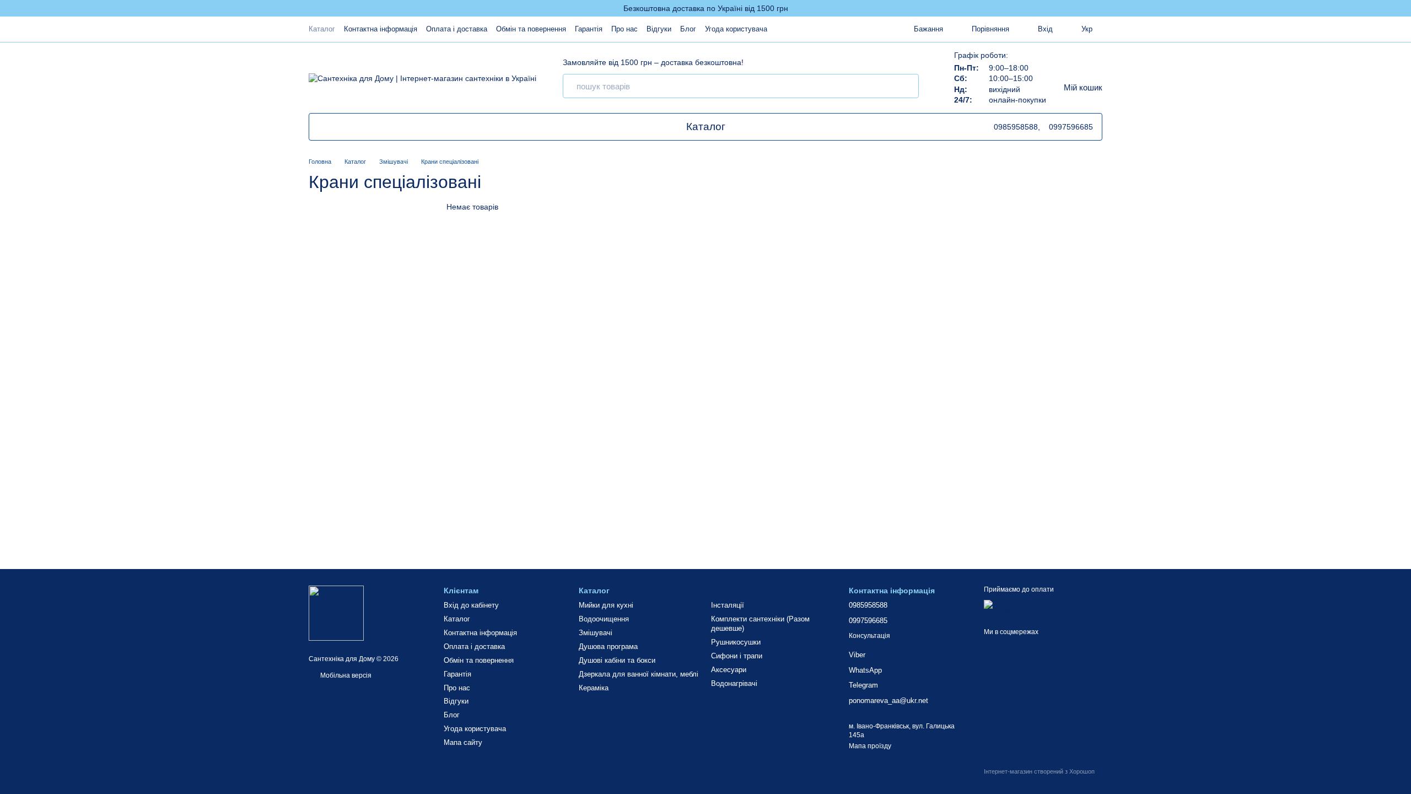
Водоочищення (604, 619)
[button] (1402, 8)
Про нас (624, 29)
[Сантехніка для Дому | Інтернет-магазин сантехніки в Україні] (336, 612)
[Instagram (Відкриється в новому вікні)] (375, 126)
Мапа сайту (463, 742)
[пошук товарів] (907, 86)
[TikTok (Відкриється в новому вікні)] (322, 126)
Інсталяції (727, 605)
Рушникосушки (736, 642)
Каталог (322, 29)
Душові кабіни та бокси (617, 660)
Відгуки (659, 29)
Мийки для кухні (606, 605)
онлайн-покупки (1017, 99)
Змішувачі (595, 633)
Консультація (869, 636)
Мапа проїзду (870, 746)
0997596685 (1071, 127)
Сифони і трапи (736, 656)
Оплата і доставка (456, 29)
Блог (688, 29)
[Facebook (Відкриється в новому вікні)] (362, 126)
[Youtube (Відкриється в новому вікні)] (335, 126)
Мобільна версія (345, 675)
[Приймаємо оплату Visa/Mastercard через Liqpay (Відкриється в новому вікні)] (1043, 607)
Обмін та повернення (531, 29)
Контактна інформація (380, 29)
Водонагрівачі (734, 683)
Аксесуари (728, 670)
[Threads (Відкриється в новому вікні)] (348, 126)
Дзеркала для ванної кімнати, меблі (638, 674)
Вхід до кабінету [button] (471, 605)
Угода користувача (736, 29)
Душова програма (608, 646)
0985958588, (1017, 127)
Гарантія (588, 29)
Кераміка (593, 688)
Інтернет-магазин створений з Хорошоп (1039, 771)
